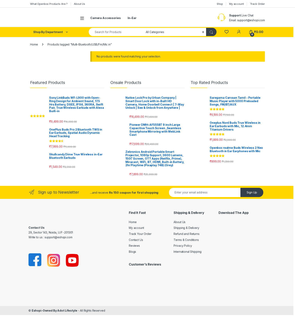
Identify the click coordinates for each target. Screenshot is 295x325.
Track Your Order (140, 233)
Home (34, 44)
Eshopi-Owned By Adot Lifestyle (54, 310)
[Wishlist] (226, 32)
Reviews (134, 245)
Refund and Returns (186, 233)
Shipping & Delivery (186, 227)
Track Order (257, 3)
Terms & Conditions (186, 239)
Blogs (132, 251)
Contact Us (136, 239)
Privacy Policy (183, 245)
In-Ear (132, 18)
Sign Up (252, 192)
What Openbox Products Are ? (49, 3)
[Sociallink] (35, 260)
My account (236, 3)
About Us (79, 3)
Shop (220, 3)
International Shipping (187, 251)
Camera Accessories (105, 18)
